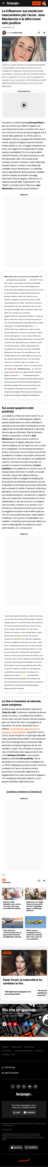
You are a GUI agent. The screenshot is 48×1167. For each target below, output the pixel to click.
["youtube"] (15, 1024)
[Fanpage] (24, 1094)
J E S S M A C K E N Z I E (26, 399)
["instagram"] (10, 1024)
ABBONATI (36, 3)
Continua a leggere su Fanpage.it (24, 791)
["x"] (20, 1024)
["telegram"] (31, 1024)
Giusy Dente (17, 33)
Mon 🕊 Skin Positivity (25, 693)
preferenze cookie (8, 1054)
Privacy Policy (29, 1047)
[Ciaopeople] (24, 1160)
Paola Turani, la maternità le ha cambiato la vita (22, 981)
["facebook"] (26, 1024)
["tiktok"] (4, 1024)
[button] (44, 33)
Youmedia (5, 1047)
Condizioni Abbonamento (24, 1051)
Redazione (39, 1051)
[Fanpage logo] (13, 3)
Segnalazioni (16, 1047)
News (3, 875)
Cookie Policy (7, 1051)
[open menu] (2, 3)
